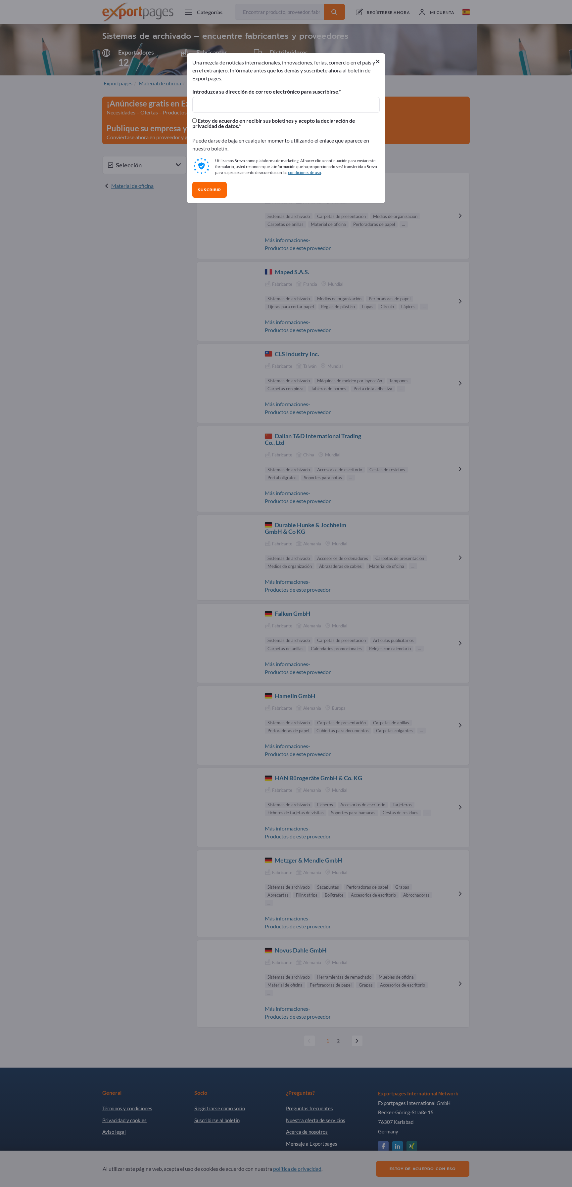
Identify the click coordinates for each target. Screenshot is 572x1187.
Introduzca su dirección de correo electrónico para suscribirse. (265, 91)
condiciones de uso (304, 172)
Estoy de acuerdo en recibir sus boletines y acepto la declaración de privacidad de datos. (273, 123)
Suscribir (209, 190)
